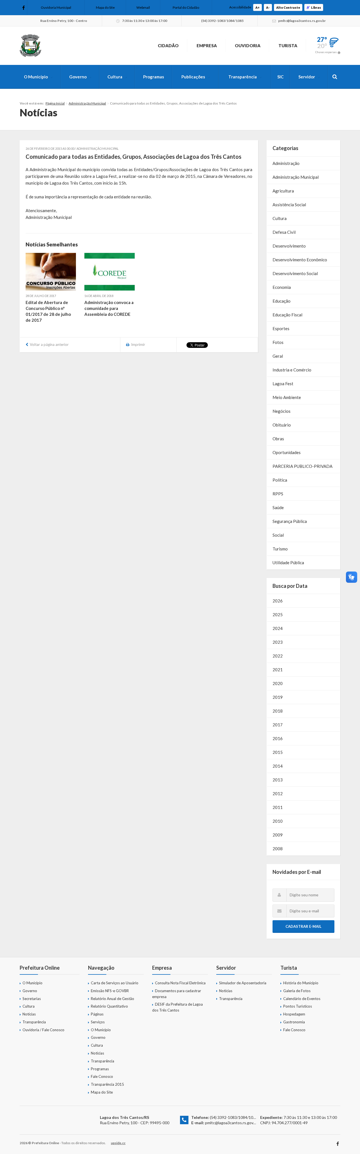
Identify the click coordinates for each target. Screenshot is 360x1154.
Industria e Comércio (292, 369)
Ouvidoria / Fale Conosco (43, 1030)
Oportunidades (287, 452)
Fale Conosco (102, 1076)
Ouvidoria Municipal (56, 7)
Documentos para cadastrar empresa (176, 994)
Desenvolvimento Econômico (300, 259)
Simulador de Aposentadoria (242, 983)
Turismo (280, 548)
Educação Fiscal (287, 314)
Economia (282, 287)
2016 (278, 738)
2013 (278, 779)
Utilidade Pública (288, 562)
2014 (278, 765)
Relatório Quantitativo (109, 1006)
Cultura (114, 76)
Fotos (278, 342)
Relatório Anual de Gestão (112, 998)
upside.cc (118, 1143)
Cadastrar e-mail (303, 926)
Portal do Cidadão (186, 7)
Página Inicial (55, 103)
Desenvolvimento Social (295, 273)
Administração (286, 163)
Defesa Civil (284, 232)
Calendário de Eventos (301, 998)
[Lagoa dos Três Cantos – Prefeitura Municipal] (30, 45)
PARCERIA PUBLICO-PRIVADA (302, 466)
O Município (36, 76)
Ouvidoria (247, 45)
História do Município (300, 983)
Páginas (97, 1014)
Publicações (193, 76)
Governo (78, 76)
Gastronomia (294, 1022)
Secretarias (31, 998)
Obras (278, 438)
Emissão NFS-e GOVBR (110, 991)
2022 (278, 655)
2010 (278, 821)
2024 (278, 628)
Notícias (29, 1014)
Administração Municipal (87, 103)
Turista (287, 45)
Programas (153, 76)
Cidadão (168, 45)
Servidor (306, 76)
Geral (278, 356)
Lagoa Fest (283, 383)
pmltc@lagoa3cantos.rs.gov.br (231, 1122)
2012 (278, 793)
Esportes (281, 328)
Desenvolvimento (289, 245)
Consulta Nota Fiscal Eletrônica (180, 983)
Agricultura (283, 190)
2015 (278, 752)
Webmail (143, 7)
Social (278, 535)
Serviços (98, 1022)
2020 (278, 683)
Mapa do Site (105, 7)
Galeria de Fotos (296, 991)
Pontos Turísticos (297, 1006)
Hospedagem (294, 1014)
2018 (278, 710)
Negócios (282, 411)
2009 (278, 834)
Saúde (278, 507)
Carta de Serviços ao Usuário (114, 983)
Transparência (242, 76)
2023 (278, 642)
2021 (278, 669)
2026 (278, 600)
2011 (278, 807)
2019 (278, 697)
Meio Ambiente (287, 397)
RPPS (278, 493)
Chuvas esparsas (326, 52)
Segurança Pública (290, 521)
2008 (278, 848)
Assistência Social (289, 204)
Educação (282, 300)
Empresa (207, 45)
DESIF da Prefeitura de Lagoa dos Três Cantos (177, 1007)
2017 (278, 724)
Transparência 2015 (107, 1084)
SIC (280, 76)
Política (280, 479)
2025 (278, 614)
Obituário (282, 424)
